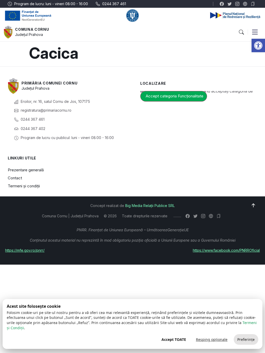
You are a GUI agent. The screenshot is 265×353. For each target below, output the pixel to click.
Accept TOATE (173, 339)
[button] (258, 45)
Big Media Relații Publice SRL (150, 205)
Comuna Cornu (32, 29)
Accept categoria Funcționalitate (174, 96)
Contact (15, 177)
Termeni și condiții (24, 185)
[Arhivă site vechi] (254, 4)
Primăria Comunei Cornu (49, 83)
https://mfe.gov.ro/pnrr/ (25, 250)
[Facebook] (223, 4)
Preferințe (246, 339)
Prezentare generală (26, 169)
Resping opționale (211, 339)
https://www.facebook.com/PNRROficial (226, 250)
